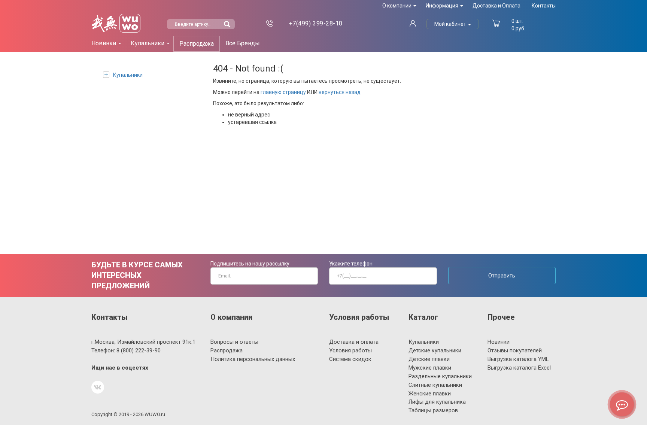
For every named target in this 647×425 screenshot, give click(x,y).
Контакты (544, 6)
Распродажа (196, 43)
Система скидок (350, 359)
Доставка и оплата (354, 342)
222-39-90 (138, 350)
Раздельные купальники (440, 376)
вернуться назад (340, 92)
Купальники (128, 75)
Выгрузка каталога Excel (519, 367)
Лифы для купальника (437, 401)
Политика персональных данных (252, 359)
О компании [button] (397, 6)
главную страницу (283, 92)
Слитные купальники (435, 385)
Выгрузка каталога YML (518, 359)
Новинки (498, 342)
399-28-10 (316, 23)
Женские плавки (429, 393)
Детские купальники (434, 350)
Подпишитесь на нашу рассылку (249, 264)
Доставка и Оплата (496, 6)
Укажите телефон (351, 264)
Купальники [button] (148, 43)
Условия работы (350, 350)
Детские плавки (429, 359)
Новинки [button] (104, 43)
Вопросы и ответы (234, 342)
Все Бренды (242, 43)
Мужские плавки (429, 367)
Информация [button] (442, 6)
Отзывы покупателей (514, 350)
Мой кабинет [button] (450, 24)
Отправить (501, 276)
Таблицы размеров (433, 410)
